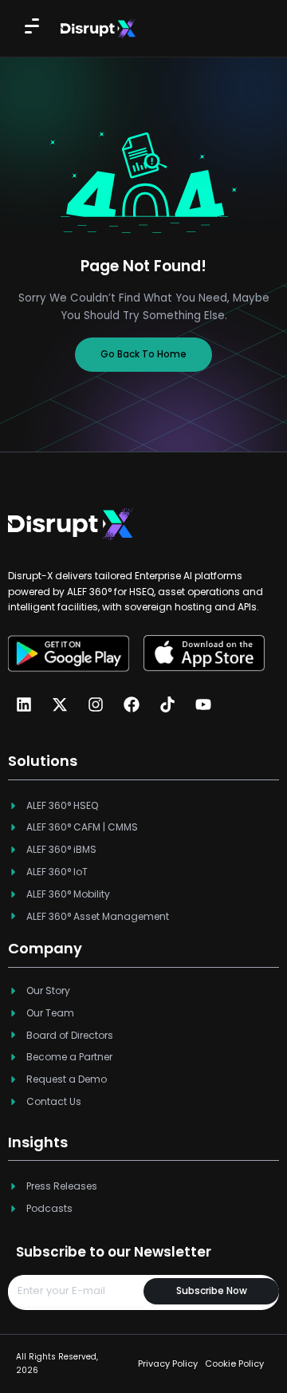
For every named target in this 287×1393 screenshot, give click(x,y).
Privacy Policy (168, 1363)
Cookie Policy (234, 1363)
